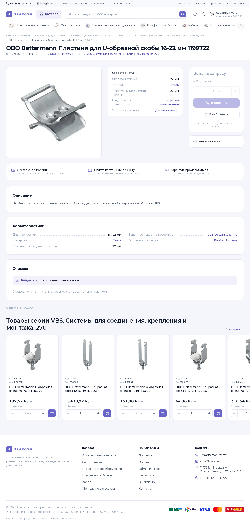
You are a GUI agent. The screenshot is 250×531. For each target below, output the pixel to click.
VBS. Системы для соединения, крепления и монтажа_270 (168, 35)
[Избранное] (195, 14)
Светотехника (70, 25)
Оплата (144, 462)
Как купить (199, 3)
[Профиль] (203, 14)
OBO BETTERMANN (115, 35)
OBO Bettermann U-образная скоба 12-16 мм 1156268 (86, 388)
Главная (11, 35)
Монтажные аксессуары (227, 25)
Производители (219, 3)
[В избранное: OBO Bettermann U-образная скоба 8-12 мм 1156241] (164, 340)
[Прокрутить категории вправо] (241, 25)
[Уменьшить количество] (197, 91)
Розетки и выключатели (32, 25)
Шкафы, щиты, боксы (162, 25)
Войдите (28, 280)
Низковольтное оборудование (113, 25)
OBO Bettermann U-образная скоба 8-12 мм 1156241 (141, 388)
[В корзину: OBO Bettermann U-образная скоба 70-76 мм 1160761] (52, 413)
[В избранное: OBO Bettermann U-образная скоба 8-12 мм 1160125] (220, 340)
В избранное (218, 114)
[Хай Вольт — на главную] (19, 14)
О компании (182, 3)
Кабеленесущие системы (51, 35)
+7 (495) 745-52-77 (21, 3)
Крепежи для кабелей (85, 35)
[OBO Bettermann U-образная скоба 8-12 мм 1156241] (143, 354)
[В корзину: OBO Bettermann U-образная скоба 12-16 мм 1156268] (107, 413)
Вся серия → (234, 329)
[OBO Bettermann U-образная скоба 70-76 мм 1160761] (32, 354)
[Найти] (182, 14)
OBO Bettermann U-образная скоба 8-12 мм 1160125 (197, 388)
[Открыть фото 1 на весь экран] (54, 113)
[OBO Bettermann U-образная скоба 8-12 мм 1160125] (199, 354)
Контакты (238, 3)
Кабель (193, 25)
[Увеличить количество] (235, 91)
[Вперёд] (242, 379)
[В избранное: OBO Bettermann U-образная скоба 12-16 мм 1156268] (109, 340)
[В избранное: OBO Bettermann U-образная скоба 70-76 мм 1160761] (53, 340)
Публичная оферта (62, 518)
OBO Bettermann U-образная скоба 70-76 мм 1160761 (30, 388)
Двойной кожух (167, 110)
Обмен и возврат (151, 469)
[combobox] (126, 14)
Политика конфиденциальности (26, 518)
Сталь (175, 85)
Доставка (145, 455)
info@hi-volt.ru (49, 3)
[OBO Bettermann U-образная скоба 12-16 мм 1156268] (88, 354)
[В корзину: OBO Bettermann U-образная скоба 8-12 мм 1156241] (163, 413)
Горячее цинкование (221, 234)
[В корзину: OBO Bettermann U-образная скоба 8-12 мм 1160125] (218, 413)
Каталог (25, 35)
